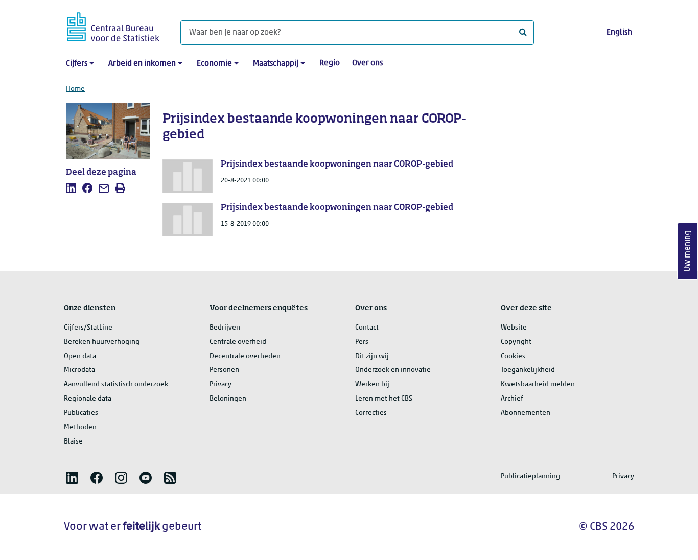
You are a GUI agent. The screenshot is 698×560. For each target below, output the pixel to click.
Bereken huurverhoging (101, 342)
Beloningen (228, 398)
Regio (329, 63)
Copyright (516, 342)
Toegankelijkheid (528, 370)
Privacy (220, 384)
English (619, 33)
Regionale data (87, 398)
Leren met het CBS (383, 398)
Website (514, 327)
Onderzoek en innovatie (393, 370)
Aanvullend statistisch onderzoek (116, 384)
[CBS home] (113, 25)
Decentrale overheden (245, 356)
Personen (224, 370)
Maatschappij (275, 64)
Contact (367, 327)
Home (75, 89)
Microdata (79, 370)
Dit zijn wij (372, 356)
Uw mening (688, 251)
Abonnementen (525, 413)
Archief (512, 398)
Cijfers (76, 64)
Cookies (513, 356)
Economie (214, 64)
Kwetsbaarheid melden (538, 384)
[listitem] (71, 188)
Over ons (367, 63)
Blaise (73, 441)
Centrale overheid (238, 342)
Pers (361, 342)
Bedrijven (225, 327)
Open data (80, 356)
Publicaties (81, 413)
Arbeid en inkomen (142, 64)
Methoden (80, 427)
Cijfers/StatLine (88, 327)
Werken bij (372, 384)
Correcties (371, 413)
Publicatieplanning (530, 476)
